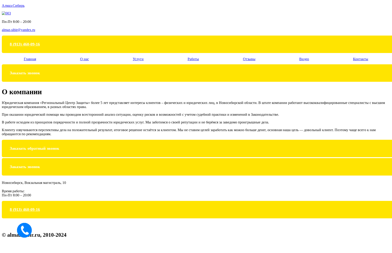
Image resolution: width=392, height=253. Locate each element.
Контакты (360, 59)
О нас (84, 59)
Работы (193, 59)
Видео (304, 59)
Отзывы (249, 59)
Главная (30, 59)
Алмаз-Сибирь (13, 5)
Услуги (138, 59)
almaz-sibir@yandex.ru (18, 30)
